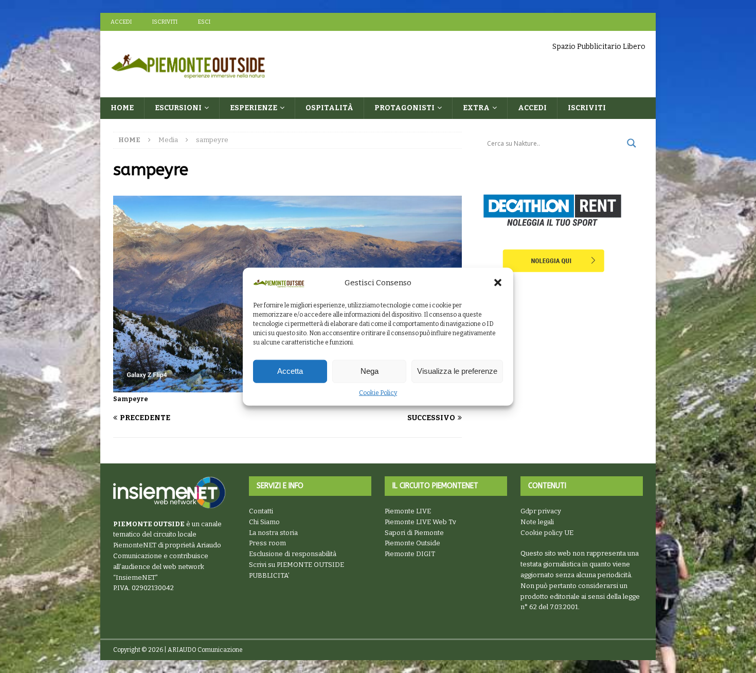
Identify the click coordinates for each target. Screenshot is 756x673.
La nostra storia (273, 533)
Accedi (121, 22)
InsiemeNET (135, 577)
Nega (370, 371)
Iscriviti (164, 22)
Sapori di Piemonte (414, 533)
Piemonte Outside (412, 543)
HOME (122, 107)
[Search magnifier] (631, 143)
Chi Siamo (264, 522)
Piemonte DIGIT (410, 554)
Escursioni (178, 107)
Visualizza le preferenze (457, 371)
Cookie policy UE (546, 533)
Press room (267, 543)
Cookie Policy (378, 392)
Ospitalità (329, 107)
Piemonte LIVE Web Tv (420, 522)
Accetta (290, 371)
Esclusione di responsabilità (292, 554)
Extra (476, 107)
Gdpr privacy (540, 511)
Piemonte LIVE (408, 511)
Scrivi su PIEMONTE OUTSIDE (296, 564)
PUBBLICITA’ (269, 575)
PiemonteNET (134, 545)
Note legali (537, 522)
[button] (498, 283)
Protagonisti (404, 107)
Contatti (261, 511)
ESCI (204, 22)
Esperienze (253, 107)
